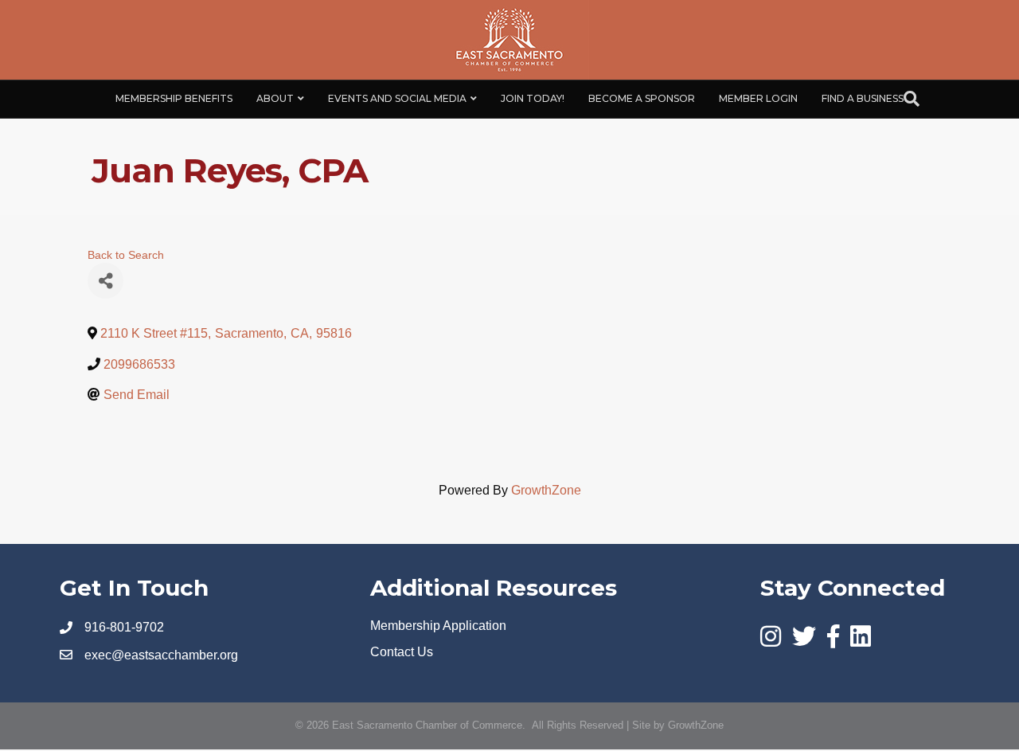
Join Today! (532, 98)
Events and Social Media (397, 98)
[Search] (911, 98)
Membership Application (438, 625)
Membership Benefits (173, 98)
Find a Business (863, 98)
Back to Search (126, 254)
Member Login (758, 98)
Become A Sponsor (641, 98)
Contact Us (401, 652)
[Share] (105, 281)
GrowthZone (546, 490)
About (275, 98)
